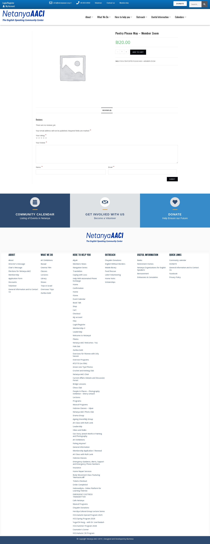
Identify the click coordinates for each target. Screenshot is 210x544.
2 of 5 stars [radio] (39, 138)
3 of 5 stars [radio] (41, 138)
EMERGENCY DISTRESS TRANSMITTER (83, 495)
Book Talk (77, 302)
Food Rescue (110, 271)
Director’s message (17, 264)
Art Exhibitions (47, 260)
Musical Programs (80, 404)
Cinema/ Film (46, 267)
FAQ (74, 321)
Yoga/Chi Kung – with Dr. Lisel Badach (88, 522)
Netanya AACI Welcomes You (85, 342)
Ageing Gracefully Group (83, 419)
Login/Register (79, 324)
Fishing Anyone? (79, 443)
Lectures (44, 275)
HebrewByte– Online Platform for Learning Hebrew (87, 489)
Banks (139, 260)
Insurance (77, 467)
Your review (41, 142)
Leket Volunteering (113, 275)
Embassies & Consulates (147, 277)
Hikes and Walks (79, 430)
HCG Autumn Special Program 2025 (87, 515)
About (88, 17)
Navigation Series (80, 267)
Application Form (15, 278)
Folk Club (76, 346)
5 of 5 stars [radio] (46, 138)
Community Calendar (35, 214)
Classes (44, 271)
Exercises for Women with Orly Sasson (86, 354)
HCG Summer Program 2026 (85, 526)
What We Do (102, 17)
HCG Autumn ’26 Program (83, 533)
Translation (77, 271)
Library (44, 278)
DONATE (173, 264)
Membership (14, 275)
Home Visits (110, 278)
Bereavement (143, 273)
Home (75, 284)
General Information (81, 447)
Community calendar (177, 260)
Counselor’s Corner (81, 529)
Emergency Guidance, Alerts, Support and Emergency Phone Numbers (88, 462)
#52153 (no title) (80, 363)
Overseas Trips (47, 289)
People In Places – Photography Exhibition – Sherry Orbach (86, 392)
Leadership (77, 332)
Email (111, 167)
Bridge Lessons (79, 384)
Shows (43, 282)
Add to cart (138, 52)
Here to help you (122, 17)
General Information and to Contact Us (23, 290)
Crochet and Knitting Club (83, 370)
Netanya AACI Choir (81, 374)
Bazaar (44, 264)
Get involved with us (104, 214)
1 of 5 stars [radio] (37, 138)
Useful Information (160, 17)
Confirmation (78, 288)
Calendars (179, 17)
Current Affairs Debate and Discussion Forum (89, 379)
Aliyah (75, 260)
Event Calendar (79, 299)
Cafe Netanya (78, 500)
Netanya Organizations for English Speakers (151, 268)
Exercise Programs (81, 359)
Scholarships (110, 282)
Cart (74, 310)
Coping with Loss (80, 275)
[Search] (204, 4)
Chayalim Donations (81, 507)
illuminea (130, 539)
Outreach (140, 17)
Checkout (76, 313)
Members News (79, 264)
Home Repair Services (82, 471)
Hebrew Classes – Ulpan (83, 408)
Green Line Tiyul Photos (83, 367)
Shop (75, 306)
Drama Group (78, 415)
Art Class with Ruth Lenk (83, 422)
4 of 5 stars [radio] (43, 138)
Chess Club (77, 387)
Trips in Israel (46, 285)
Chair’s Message (15, 267)
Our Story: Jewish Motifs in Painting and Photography (87, 434)
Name (39, 167)
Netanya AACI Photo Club (83, 412)
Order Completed (80, 484)
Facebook (173, 273)
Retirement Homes (145, 264)
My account (77, 317)
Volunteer (13, 285)
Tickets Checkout (80, 481)
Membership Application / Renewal (87, 450)
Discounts (13, 282)
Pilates (76, 339)
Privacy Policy (175, 277)
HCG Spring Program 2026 (84, 518)
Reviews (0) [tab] (106, 110)
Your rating (41, 135)
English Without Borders (115, 264)
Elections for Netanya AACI (20, 271)
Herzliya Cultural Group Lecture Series (89, 511)
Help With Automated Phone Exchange (85, 279)
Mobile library (110, 267)
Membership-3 (79, 328)
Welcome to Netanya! (82, 335)
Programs (77, 401)
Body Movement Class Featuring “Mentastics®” (86, 476)
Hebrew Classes (80, 458)
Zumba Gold (46, 293)
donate (175, 214)
